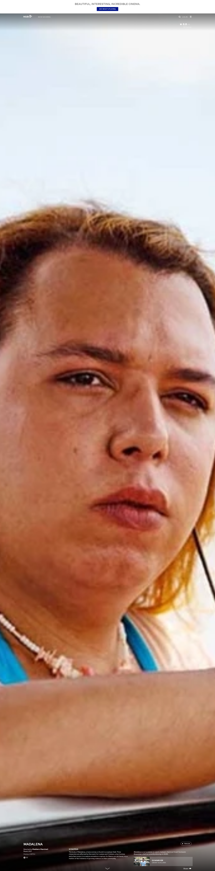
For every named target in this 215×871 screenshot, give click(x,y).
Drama (26, 854)
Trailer (187, 843)
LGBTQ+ (32, 854)
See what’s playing (107, 9)
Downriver (157, 860)
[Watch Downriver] (142, 861)
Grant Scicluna (159, 863)
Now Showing (44, 17)
